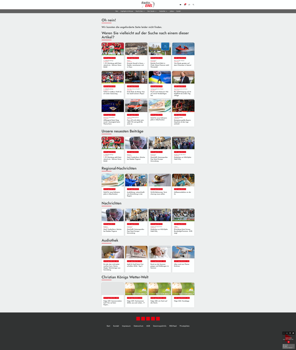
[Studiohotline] (115, 4)
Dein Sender (151, 11)
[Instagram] (109, 4)
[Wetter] (189, 5)
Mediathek (162, 11)
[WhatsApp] (103, 4)
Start (116, 11)
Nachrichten (139, 11)
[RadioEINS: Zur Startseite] (148, 5)
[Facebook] (106, 4)
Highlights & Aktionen (126, 11)
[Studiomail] (112, 4)
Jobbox (172, 11)
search (193, 5)
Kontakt (178, 11)
